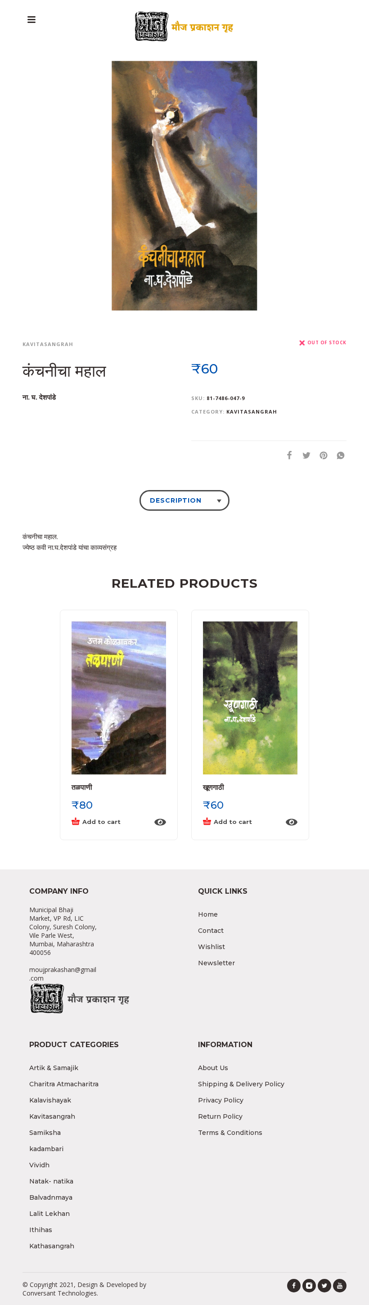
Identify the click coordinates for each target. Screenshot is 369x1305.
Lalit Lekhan (49, 1214)
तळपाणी (82, 787)
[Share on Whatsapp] (337, 455)
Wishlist (211, 947)
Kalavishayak (50, 1100)
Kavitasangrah (47, 344)
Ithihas (40, 1230)
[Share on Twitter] (303, 455)
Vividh (39, 1165)
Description (176, 500)
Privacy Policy (220, 1100)
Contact (211, 931)
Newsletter (216, 963)
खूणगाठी (213, 787)
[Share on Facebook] (286, 455)
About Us (213, 1068)
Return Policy (220, 1116)
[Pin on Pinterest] (320, 455)
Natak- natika (51, 1181)
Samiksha (45, 1133)
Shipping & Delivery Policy (241, 1084)
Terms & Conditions (230, 1133)
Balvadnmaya (50, 1197)
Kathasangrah (51, 1246)
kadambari (46, 1149)
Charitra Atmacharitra (64, 1084)
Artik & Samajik (53, 1068)
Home (208, 914)
